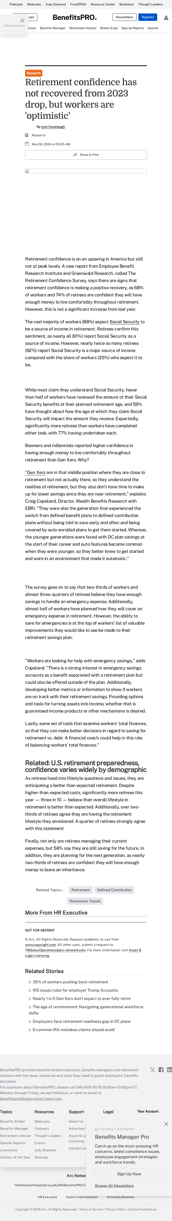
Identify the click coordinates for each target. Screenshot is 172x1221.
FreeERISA (78, 4)
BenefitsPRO (73, 1185)
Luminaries (9, 1150)
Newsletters (124, 17)
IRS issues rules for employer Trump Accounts (75, 990)
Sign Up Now (129, 1173)
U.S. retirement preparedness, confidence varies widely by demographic (85, 766)
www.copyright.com (40, 945)
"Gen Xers (35, 472)
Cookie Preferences (142, 1209)
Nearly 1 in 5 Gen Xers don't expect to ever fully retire (82, 998)
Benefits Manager (14, 1128)
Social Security (125, 321)
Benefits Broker (12, 1121)
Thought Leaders (150, 4)
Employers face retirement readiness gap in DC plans (82, 1021)
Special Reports (12, 1143)
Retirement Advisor (15, 1136)
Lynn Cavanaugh (53, 126)
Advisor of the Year (15, 1157)
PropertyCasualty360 (48, 1185)
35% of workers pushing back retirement (70, 982)
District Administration (82, 1197)
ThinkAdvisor (23, 1185)
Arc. (44, 1209)
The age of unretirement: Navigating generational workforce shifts (86, 1010)
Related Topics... (50, 890)
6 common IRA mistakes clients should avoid (74, 1029)
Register (148, 17)
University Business (120, 1197)
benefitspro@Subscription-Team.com (31, 1099)
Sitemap (41, 1157)
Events (39, 1143)
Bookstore (126, 4)
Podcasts (16, 4)
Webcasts (34, 4)
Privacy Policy (116, 1209)
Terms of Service (91, 1209)
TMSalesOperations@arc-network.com (55, 950)
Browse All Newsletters (114, 1186)
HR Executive (47, 1197)
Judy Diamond (55, 4)
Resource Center (103, 4)
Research (34, 73)
